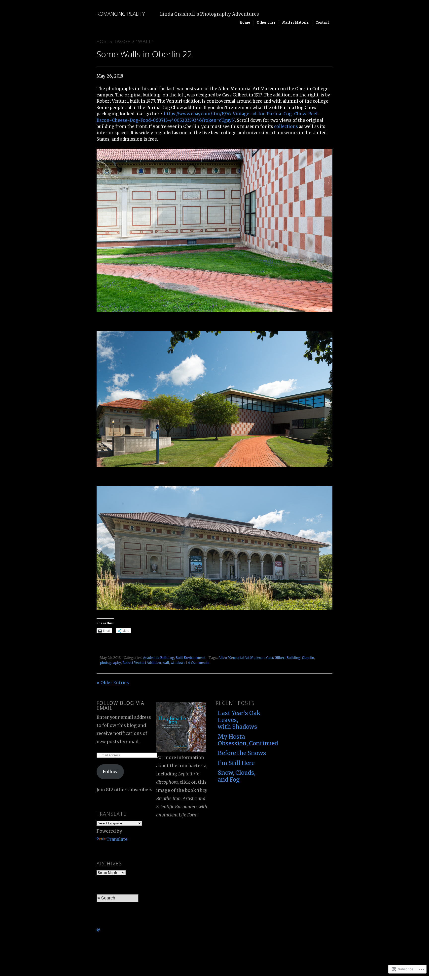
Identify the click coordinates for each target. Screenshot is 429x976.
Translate (117, 839)
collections (286, 126)
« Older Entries (113, 682)
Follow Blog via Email (120, 705)
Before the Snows (242, 753)
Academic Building (158, 658)
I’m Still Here (236, 763)
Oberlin (308, 658)
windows (178, 663)
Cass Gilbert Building (283, 658)
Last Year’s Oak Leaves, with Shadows (239, 720)
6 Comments (198, 663)
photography (110, 663)
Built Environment (191, 658)
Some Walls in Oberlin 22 (144, 54)
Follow (110, 771)
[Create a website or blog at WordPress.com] (98, 930)
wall (165, 663)
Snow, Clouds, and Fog (236, 776)
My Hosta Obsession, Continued (245, 740)
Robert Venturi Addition (141, 663)
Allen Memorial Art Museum (241, 658)
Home (245, 22)
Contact (322, 22)
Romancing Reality (121, 13)
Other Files (266, 22)
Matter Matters (295, 22)
